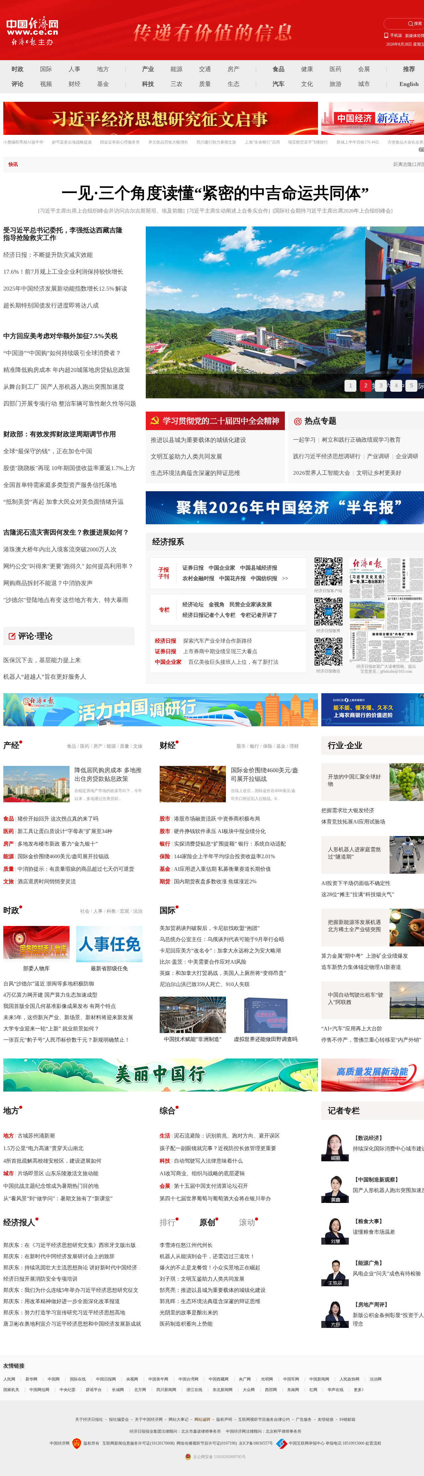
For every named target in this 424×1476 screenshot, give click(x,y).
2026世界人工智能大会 (321, 473)
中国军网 (291, 1379)
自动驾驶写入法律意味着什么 (208, 1161)
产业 (148, 69)
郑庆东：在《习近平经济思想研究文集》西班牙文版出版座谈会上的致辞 (88, 1245)
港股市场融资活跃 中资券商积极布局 (217, 818)
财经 (74, 84)
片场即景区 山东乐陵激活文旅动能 (58, 1173)
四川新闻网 (166, 1389)
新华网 (31, 1379)
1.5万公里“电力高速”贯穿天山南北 (43, 1148)
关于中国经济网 (149, 1419)
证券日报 (193, 568)
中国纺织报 (264, 578)
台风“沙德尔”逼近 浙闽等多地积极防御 (48, 983)
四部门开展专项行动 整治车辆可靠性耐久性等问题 (69, 403)
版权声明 (224, 1419)
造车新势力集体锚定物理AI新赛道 (361, 967)
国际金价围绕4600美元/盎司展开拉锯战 (63, 856)
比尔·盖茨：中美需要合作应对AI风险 (203, 962)
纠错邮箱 (347, 1419)
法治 (137, 911)
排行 (168, 1222)
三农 (177, 84)
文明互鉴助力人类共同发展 (186, 456)
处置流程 (373, 1443)
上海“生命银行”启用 (262, 142)
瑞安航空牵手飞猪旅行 (308, 142)
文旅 (137, 746)
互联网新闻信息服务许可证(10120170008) (138, 1443)
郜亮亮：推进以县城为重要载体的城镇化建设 (213, 1290)
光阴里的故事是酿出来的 (189, 1312)
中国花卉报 (232, 578)
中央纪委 (68, 1389)
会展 (364, 69)
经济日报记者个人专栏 (209, 615)
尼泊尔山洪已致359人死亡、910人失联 (205, 984)
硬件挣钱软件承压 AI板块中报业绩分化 (220, 831)
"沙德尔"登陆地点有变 (32, 600)
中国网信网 (39, 1389)
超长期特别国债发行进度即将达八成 (51, 305)
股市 (241, 746)
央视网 (132, 1379)
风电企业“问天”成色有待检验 (387, 1273)
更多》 (360, 1389)
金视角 (217, 604)
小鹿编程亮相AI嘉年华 (23, 142)
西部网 (271, 1389)
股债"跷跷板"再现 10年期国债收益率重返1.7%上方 (69, 468)
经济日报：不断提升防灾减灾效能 (48, 255)
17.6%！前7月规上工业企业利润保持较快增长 (63, 271)
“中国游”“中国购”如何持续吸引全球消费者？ (62, 353)
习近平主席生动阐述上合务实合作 (228, 211)
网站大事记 (178, 1419)
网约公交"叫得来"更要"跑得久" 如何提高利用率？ (68, 566)
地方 (103, 69)
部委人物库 (36, 968)
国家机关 (11, 1389)
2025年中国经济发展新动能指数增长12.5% (58, 288)
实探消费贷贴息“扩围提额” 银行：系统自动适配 (230, 844)
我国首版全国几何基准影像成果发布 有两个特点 (59, 1006)
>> (285, 578)
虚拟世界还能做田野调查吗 (265, 1039)
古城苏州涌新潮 (36, 1135)
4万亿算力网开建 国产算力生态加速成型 (50, 995)
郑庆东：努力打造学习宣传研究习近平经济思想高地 (64, 1312)
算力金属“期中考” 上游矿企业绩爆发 (364, 956)
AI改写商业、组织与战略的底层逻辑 (202, 1173)
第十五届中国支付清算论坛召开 (211, 1186)
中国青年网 (158, 1379)
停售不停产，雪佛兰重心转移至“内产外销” (371, 1040)
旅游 (336, 84)
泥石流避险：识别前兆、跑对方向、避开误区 (227, 1135)
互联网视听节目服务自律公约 (264, 1419)
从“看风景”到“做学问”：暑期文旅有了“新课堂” (58, 1198)
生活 (165, 1135)
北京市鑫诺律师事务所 (201, 1431)
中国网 (54, 1379)
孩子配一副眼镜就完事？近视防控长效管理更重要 (218, 1148)
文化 (307, 84)
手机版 (396, 35)
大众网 (249, 1389)
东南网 (293, 1389)
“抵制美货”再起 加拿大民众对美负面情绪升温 (63, 502)
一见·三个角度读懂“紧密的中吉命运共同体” (215, 193)
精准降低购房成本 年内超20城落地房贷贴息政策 (66, 370)
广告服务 (304, 1419)
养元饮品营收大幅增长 (168, 142)
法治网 (376, 1379)
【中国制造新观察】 (376, 1179)
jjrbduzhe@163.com (396, 671)
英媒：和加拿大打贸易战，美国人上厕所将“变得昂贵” (223, 973)
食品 (279, 69)
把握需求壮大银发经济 (347, 810)
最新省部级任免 (109, 968)
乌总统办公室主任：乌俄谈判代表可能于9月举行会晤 (222, 939)
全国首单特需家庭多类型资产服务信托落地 (60, 485)
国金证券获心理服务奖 (120, 142)
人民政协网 (349, 1379)
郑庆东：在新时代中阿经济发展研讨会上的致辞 (59, 1256)
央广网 (245, 1379)
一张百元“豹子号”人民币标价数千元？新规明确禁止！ (66, 1040)
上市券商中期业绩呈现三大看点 (220, 651)
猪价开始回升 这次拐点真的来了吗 (58, 818)
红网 (313, 1389)
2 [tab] (365, 385)
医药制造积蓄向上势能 (186, 1324)
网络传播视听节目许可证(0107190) (207, 1443)
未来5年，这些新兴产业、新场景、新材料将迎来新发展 (68, 1017)
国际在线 (78, 1379)
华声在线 (336, 1389)
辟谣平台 (94, 1389)
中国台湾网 (188, 1379)
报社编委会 (119, 1419)
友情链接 (326, 1419)
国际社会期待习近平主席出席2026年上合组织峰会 (332, 211)
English (409, 84)
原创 (207, 1222)
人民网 (9, 1379)
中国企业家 (222, 568)
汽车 (279, 84)
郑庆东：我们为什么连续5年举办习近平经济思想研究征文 (70, 1290)
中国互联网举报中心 (307, 1443)
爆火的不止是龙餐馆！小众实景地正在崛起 (210, 1267)
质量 (205, 84)
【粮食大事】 (369, 1221)
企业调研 (407, 456)
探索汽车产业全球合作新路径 (217, 641)
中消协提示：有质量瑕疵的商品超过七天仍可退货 (76, 869)
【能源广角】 (369, 1263)
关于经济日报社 (89, 1419)
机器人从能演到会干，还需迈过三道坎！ (207, 1256)
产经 (11, 745)
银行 (254, 746)
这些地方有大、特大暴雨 (95, 600)
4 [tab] (396, 385)
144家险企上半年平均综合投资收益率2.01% (224, 856)
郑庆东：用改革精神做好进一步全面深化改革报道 (61, 1301)
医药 (336, 69)
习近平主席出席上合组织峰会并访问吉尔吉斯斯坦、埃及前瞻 (111, 211)
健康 (307, 69)
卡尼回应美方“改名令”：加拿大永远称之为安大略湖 (220, 950)
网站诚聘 (202, 1419)
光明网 (267, 1379)
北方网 (140, 1389)
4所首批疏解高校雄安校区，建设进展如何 (52, 1161)
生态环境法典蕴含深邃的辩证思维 (195, 473)
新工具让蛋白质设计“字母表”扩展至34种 (65, 831)
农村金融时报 (198, 578)
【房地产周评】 (371, 1304)
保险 (267, 746)
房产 (233, 69)
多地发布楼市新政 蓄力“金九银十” (58, 844)
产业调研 (378, 456)
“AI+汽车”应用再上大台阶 (351, 1028)
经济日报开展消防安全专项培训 (40, 1279)
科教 (111, 911)
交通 (205, 69)
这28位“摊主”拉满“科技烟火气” (357, 894)
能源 (177, 69)
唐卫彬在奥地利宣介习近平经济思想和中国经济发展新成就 (72, 1324)
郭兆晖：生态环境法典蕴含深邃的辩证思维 (210, 1301)
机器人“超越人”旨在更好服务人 (44, 676)
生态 (233, 84)
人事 (74, 69)
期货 (165, 881)
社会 (84, 911)
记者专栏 (344, 1110)
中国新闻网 (319, 1379)
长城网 (118, 1389)
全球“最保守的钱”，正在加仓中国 (47, 451)
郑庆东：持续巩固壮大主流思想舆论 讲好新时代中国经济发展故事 (80, 1267)
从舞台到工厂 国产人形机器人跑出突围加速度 (63, 386)
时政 (18, 69)
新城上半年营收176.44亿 (358, 142)
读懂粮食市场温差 (374, 1232)
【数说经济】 (369, 1138)
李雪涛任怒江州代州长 (186, 1245)
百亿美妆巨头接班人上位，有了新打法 (233, 662)
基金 (103, 84)
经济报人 (19, 1222)
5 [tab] (411, 385)
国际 (46, 69)
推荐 (409, 69)
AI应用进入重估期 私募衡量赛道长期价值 (222, 869)
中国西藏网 (219, 1379)
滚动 (247, 1222)
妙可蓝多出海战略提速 (72, 142)
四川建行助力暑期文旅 (216, 142)
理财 (294, 746)
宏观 (124, 911)
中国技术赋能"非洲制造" (193, 1039)
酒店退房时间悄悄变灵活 (47, 881)
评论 (18, 84)
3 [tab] (381, 385)
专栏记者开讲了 (259, 615)
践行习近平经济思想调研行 (327, 456)
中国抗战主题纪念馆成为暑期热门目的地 (51, 1186)
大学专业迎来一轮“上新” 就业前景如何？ (51, 1028)
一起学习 (304, 440)
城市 (364, 84)
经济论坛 (193, 604)
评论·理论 (35, 636)
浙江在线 (194, 1389)
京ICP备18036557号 (256, 1443)
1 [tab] (350, 385)
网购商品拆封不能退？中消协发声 (48, 583)
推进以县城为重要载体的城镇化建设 (198, 440)
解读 (121, 288)
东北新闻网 (223, 1389)
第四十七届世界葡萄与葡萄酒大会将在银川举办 (215, 1198)
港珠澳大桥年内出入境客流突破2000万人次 (60, 549)
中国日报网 (106, 1379)
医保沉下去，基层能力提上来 (42, 660)
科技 (148, 84)
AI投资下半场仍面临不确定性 (356, 883)
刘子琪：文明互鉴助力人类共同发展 (202, 1279)
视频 (46, 84)
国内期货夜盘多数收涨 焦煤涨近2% (215, 881)
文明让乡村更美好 (378, 473)
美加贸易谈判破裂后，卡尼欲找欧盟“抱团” (210, 928)
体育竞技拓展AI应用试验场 (353, 821)
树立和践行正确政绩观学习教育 (361, 440)
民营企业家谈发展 (251, 604)
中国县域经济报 (258, 568)
